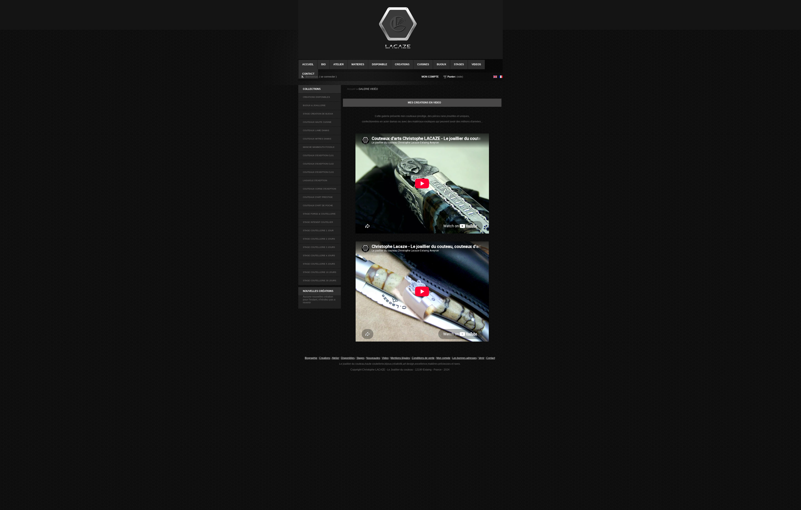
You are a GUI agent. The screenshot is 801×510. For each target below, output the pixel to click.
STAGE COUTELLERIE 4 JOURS (319, 255)
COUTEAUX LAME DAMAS (316, 130)
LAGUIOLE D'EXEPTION (315, 180)
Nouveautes (373, 358)
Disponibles (348, 358)
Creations (324, 358)
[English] (495, 76)
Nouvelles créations (318, 291)
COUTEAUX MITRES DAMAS (317, 139)
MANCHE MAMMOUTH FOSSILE (319, 147)
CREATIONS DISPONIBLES (316, 97)
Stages (360, 358)
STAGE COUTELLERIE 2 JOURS (319, 239)
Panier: (451, 76)
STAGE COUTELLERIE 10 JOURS (319, 272)
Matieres (357, 64)
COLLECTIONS (312, 89)
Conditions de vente (423, 358)
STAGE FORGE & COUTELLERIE (319, 214)
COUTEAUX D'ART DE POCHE (318, 205)
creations (402, 64)
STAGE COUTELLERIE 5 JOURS (319, 264)
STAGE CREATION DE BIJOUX (318, 114)
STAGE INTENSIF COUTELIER (318, 222)
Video (385, 358)
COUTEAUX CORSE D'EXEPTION (319, 189)
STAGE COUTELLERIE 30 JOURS (319, 280)
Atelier (338, 64)
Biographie (311, 358)
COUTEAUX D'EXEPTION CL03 (318, 172)
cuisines (423, 64)
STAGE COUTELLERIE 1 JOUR (318, 230)
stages (459, 64)
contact (308, 73)
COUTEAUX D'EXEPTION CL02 (318, 164)
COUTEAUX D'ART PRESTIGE (318, 197)
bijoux (441, 64)
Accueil (351, 89)
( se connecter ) (328, 76)
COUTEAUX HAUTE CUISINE (317, 122)
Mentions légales (400, 358)
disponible (379, 64)
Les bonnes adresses (464, 358)
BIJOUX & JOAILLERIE (314, 105)
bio (323, 64)
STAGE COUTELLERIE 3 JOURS (319, 247)
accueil (308, 64)
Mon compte (430, 76)
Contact (490, 358)
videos (476, 64)
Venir (481, 358)
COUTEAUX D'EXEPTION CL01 (318, 155)
